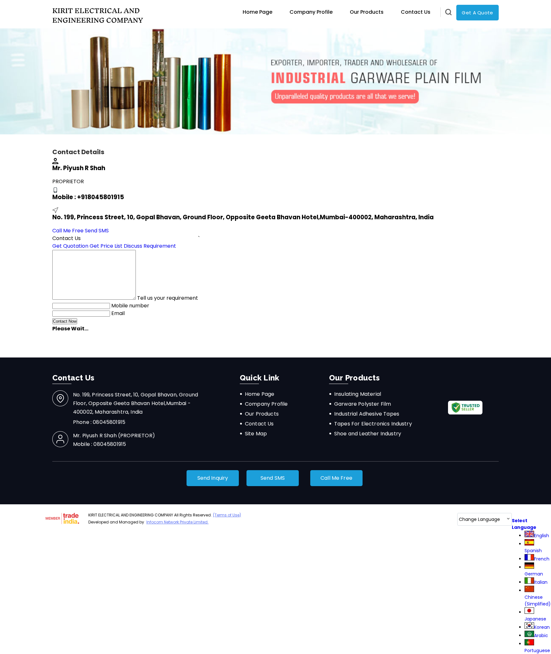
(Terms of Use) (227, 515)
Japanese (535, 619)
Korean (542, 627)
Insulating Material (357, 394)
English (541, 535)
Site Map (256, 433)
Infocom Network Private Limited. (177, 522)
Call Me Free (68, 230)
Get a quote (477, 12)
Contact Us (415, 12)
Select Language (524, 523)
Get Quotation (70, 246)
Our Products (367, 12)
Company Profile (311, 12)
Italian (540, 582)
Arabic (541, 635)
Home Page (257, 12)
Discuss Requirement (150, 246)
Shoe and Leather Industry (367, 433)
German (534, 574)
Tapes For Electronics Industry (373, 423)
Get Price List (106, 246)
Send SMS (97, 230)
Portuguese (537, 650)
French (541, 559)
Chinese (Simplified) (538, 600)
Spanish (533, 550)
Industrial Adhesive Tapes (366, 413)
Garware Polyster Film (362, 404)
